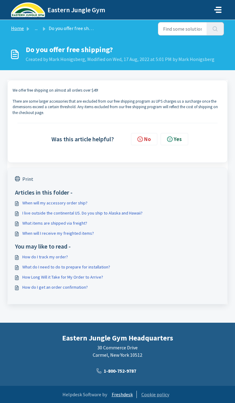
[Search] (215, 29)
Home (17, 28)
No (147, 139)
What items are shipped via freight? (54, 223)
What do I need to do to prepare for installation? (66, 267)
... (36, 28)
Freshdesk (122, 394)
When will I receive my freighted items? (58, 233)
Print (27, 179)
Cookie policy (155, 394)
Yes (178, 139)
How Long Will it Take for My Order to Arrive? (62, 277)
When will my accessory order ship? (55, 203)
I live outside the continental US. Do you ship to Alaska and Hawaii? (82, 213)
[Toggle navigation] (218, 9)
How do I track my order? (45, 257)
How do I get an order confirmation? (55, 287)
